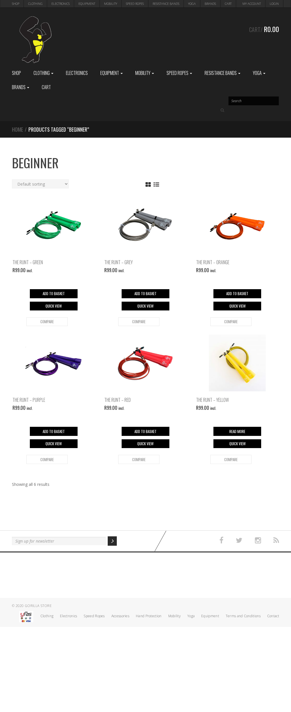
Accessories (120, 616)
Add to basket (54, 293)
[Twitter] (239, 540)
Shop (15, 3)
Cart (228, 3)
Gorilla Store (38, 605)
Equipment (86, 3)
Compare (47, 321)
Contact (273, 616)
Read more (237, 431)
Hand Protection (149, 616)
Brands (210, 3)
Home (17, 129)
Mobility (110, 3)
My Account (251, 3)
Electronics (60, 3)
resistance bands (166, 3)
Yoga (192, 3)
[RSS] (276, 540)
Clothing (35, 3)
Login (274, 3)
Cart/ (264, 29)
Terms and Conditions (243, 616)
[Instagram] (258, 540)
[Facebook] (221, 540)
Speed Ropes (135, 3)
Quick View (53, 306)
